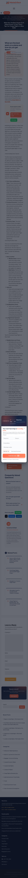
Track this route (13, 455)
